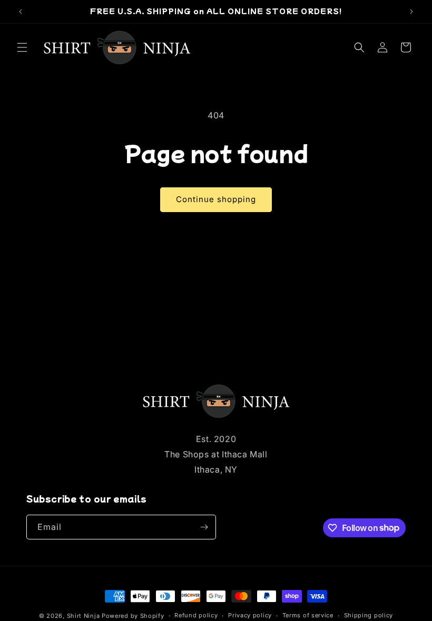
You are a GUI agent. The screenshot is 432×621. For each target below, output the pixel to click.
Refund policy (196, 615)
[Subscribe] (203, 527)
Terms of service (307, 615)
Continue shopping (216, 199)
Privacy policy (250, 615)
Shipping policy (369, 615)
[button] (22, 47)
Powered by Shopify (133, 615)
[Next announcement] (411, 11)
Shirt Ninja (84, 615)
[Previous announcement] (20, 11)
